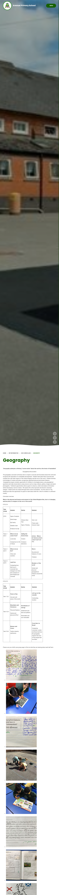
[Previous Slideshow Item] (54, 438)
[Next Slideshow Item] (54, 433)
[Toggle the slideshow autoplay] (54, 442)
